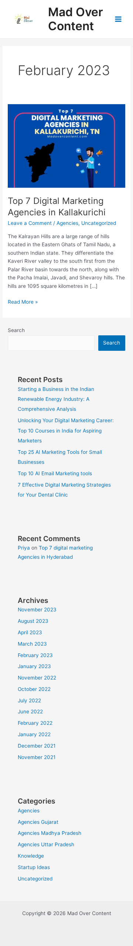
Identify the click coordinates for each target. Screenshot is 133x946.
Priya (24, 548)
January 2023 (34, 666)
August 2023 (33, 621)
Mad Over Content (75, 19)
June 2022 (30, 711)
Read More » (23, 302)
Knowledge (31, 856)
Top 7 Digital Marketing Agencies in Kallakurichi (57, 206)
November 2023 (37, 610)
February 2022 (35, 723)
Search (16, 330)
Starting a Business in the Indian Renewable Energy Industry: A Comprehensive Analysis (56, 399)
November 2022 (37, 678)
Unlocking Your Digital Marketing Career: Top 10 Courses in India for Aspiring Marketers (66, 430)
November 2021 (36, 757)
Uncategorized (98, 223)
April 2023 (30, 632)
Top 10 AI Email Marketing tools (55, 473)
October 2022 (34, 689)
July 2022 (29, 700)
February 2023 (35, 655)
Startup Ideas (34, 867)
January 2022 (34, 734)
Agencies (67, 223)
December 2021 (36, 746)
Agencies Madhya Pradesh (49, 833)
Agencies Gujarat (38, 822)
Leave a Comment (30, 223)
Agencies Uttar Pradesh (46, 844)
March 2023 (32, 644)
